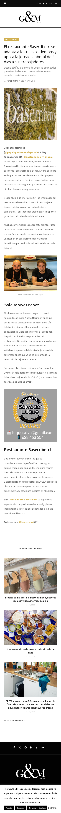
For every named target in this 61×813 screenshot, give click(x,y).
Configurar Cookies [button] (37, 808)
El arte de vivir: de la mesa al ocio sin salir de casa (30, 651)
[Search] (56, 3)
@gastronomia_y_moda (37, 156)
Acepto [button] (9, 808)
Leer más (53, 807)
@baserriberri (26, 522)
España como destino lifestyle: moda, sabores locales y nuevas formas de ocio (30, 599)
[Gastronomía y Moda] (30, 17)
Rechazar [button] (21, 808)
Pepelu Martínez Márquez (21, 81)
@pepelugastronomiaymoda (21, 152)
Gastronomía (11, 39)
